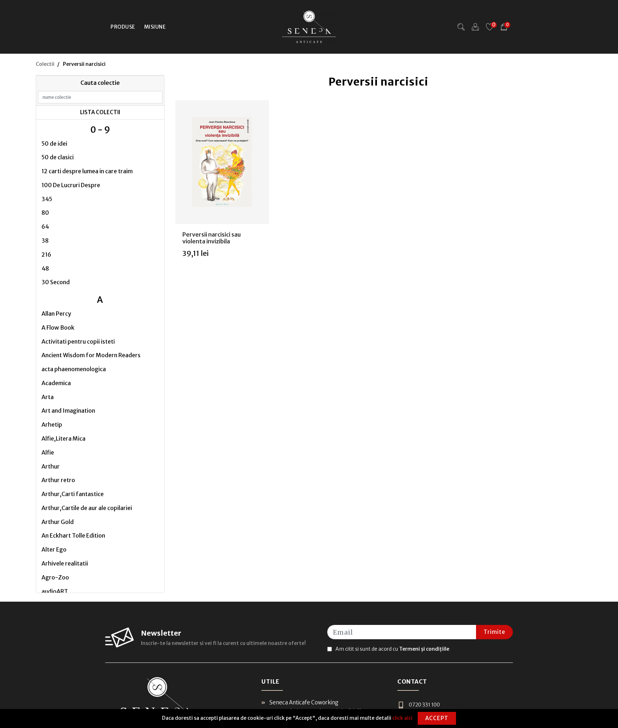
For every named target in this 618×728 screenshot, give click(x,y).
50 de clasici (57, 157)
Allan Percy (56, 313)
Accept (436, 718)
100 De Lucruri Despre (70, 185)
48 (45, 268)
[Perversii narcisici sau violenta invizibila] (222, 162)
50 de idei (54, 143)
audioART (54, 591)
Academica (56, 383)
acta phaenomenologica (73, 369)
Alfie (47, 452)
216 (46, 254)
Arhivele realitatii (64, 563)
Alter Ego (54, 549)
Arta (47, 397)
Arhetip (51, 424)
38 (45, 240)
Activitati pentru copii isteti (78, 341)
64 (45, 226)
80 (45, 212)
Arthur (50, 466)
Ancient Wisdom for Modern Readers (91, 355)
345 (46, 199)
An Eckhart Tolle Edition (73, 535)
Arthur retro (58, 480)
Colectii (45, 64)
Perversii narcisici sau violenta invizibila (211, 238)
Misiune (155, 27)
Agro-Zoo (55, 577)
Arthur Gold (57, 521)
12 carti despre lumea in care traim (87, 171)
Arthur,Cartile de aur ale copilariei (86, 507)
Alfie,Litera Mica (63, 438)
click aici (402, 718)
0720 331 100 (424, 705)
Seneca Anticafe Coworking (303, 702)
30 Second (55, 282)
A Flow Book (57, 327)
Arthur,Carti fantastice (72, 494)
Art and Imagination (68, 410)
